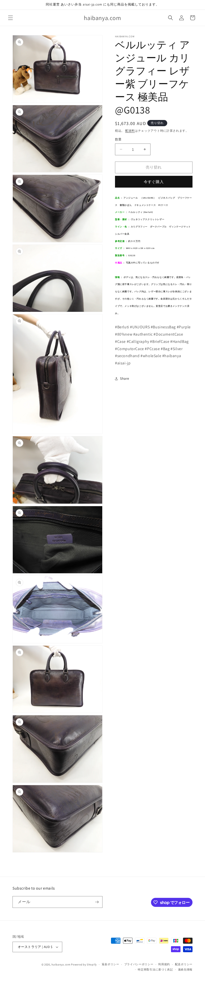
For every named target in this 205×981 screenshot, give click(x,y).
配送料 (130, 130)
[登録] (96, 902)
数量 (118, 139)
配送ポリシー (183, 964)
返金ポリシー (110, 964)
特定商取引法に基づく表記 (155, 969)
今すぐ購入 (154, 181)
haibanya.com (61, 964)
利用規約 (164, 964)
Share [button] (124, 378)
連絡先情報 (185, 969)
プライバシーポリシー (139, 964)
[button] (10, 17)
